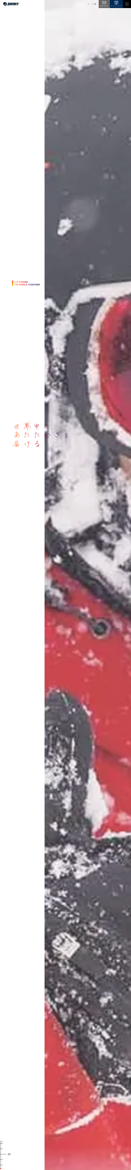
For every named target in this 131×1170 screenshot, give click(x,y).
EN (95, 4)
